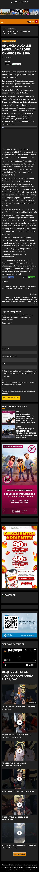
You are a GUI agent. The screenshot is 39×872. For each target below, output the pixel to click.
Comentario (7, 323)
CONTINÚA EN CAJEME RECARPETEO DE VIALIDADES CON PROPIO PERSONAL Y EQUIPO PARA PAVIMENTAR (26, 433)
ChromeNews (20, 870)
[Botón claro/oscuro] (29, 22)
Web (3, 364)
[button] (2, 22)
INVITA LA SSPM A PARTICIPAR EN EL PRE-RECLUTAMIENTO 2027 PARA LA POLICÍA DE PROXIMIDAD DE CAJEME (25, 418)
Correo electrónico (9, 356)
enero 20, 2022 (8, 57)
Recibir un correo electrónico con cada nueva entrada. (18, 392)
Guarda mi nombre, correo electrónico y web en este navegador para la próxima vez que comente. (20, 373)
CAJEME (5, 41)
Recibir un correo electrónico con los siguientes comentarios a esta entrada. (19, 383)
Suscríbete (36, 21)
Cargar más (19, 854)
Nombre (5, 349)
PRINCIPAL (12, 41)
